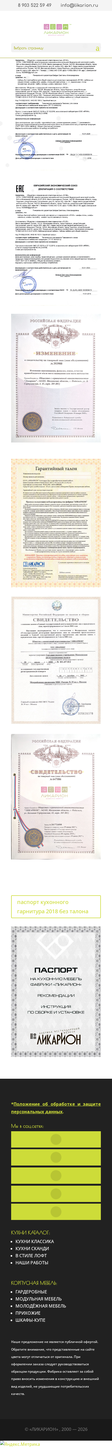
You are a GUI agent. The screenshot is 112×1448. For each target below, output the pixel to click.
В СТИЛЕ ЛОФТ (31, 1256)
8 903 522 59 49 (34, 5)
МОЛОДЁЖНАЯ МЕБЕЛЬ (40, 1306)
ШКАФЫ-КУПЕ (30, 1320)
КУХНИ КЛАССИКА (34, 1241)
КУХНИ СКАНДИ (32, 1249)
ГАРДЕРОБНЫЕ (31, 1292)
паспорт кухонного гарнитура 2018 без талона (52, 906)
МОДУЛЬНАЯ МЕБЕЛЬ (38, 1299)
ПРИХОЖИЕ (28, 1313)
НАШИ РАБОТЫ (31, 1263)
